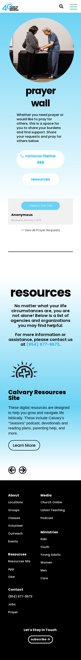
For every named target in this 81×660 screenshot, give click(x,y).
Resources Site (19, 561)
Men (43, 570)
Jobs (12, 604)
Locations (15, 502)
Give (11, 577)
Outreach (15, 533)
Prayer (13, 612)
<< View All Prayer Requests (40, 230)
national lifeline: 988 (40, 159)
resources (40, 179)
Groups (14, 510)
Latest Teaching (52, 510)
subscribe (39, 639)
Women (46, 562)
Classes (14, 518)
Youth (44, 547)
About (13, 495)
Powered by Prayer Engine (40, 241)
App (11, 569)
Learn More (24, 445)
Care (44, 578)
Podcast (46, 518)
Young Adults (50, 555)
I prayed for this (40, 206)
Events (13, 541)
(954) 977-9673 (42, 344)
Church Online (51, 502)
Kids (43, 539)
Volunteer (15, 526)
